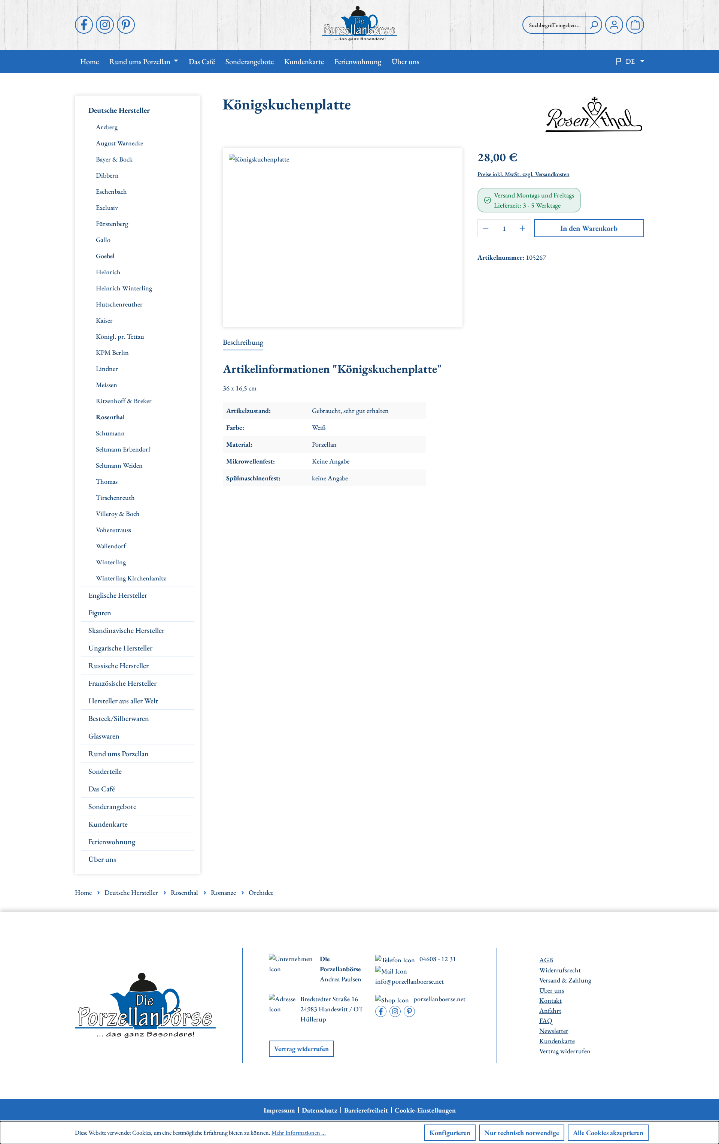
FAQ (545, 1020)
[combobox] (554, 25)
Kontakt (550, 1000)
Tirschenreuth (115, 497)
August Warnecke (119, 143)
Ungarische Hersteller (120, 648)
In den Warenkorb (589, 228)
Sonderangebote (112, 806)
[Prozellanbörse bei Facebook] (84, 25)
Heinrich (108, 272)
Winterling (111, 562)
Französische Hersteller (122, 683)
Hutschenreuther (119, 304)
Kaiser (104, 320)
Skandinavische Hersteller (126, 630)
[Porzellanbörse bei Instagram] (105, 25)
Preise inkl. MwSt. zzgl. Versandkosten (523, 174)
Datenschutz (319, 1110)
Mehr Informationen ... (298, 1133)
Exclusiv (107, 207)
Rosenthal (110, 417)
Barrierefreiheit (366, 1110)
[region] (342, 234)
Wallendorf (111, 545)
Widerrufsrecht (560, 970)
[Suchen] (594, 25)
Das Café (101, 789)
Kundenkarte (108, 824)
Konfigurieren (450, 1132)
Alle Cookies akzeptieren (608, 1132)
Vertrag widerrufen (301, 1048)
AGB (546, 960)
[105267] (342, 234)
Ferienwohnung (111, 841)
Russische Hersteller (118, 665)
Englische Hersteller (117, 595)
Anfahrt (550, 1010)
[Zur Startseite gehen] (359, 23)
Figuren (99, 613)
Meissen (106, 384)
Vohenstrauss (113, 529)
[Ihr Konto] (614, 25)
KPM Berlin (112, 352)
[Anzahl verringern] (485, 228)
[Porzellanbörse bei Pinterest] (126, 25)
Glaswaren (103, 736)
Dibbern (107, 175)
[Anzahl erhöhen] (523, 228)
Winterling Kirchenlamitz (131, 578)
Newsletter (553, 1030)
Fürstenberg (112, 223)
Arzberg (107, 127)
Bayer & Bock (114, 159)
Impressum (279, 1110)
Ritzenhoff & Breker (124, 400)
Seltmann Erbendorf (123, 449)
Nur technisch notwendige (521, 1132)
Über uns (102, 859)
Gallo (103, 239)
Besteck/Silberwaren (118, 718)
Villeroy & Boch (118, 513)
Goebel (105, 255)
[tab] (243, 342)
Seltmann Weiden (119, 465)
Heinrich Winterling (124, 288)
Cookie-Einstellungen (425, 1110)
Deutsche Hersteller (119, 110)
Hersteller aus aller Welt (123, 701)
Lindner (107, 368)
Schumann (110, 433)
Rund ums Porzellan (118, 753)
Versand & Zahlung (565, 980)
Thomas (107, 481)
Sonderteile (105, 771)
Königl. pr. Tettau (120, 336)
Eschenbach (111, 191)
